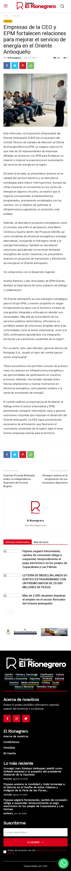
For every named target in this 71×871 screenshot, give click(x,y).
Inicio (6, 15)
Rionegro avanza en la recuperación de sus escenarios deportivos (55, 479)
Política (7, 779)
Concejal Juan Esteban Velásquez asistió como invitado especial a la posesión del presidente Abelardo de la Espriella (32, 771)
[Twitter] (14, 65)
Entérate (16, 15)
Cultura (7, 794)
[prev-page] (5, 612)
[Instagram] (16, 718)
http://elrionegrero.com (35, 525)
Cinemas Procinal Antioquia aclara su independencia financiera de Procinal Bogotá (19, 481)
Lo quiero (33, 842)
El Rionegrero (14, 57)
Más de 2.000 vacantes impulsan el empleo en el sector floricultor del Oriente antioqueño (43, 599)
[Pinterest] (22, 65)
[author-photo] (35, 515)
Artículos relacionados (18, 542)
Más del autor (41, 542)
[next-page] (11, 612)
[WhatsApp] (30, 65)
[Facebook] (6, 65)
